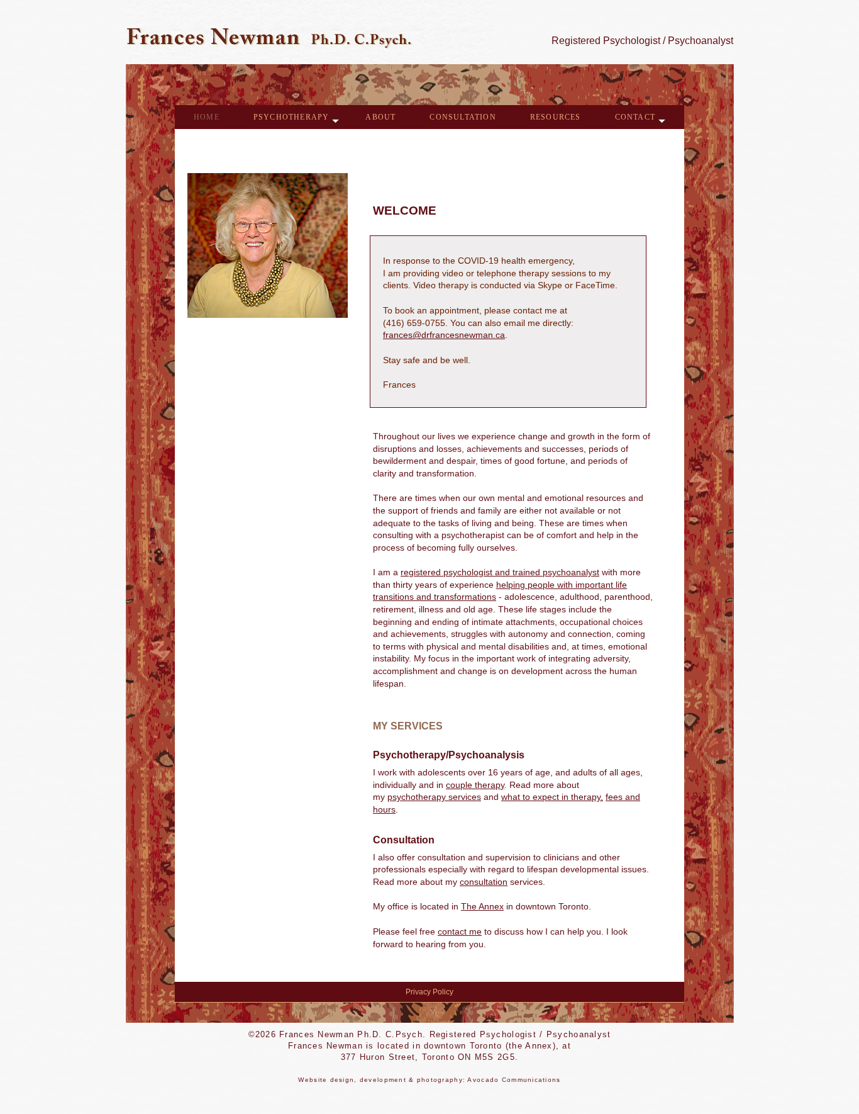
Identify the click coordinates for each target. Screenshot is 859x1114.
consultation (483, 882)
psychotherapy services (434, 797)
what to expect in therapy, (552, 797)
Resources (555, 117)
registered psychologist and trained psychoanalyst (500, 572)
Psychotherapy (291, 117)
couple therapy (475, 785)
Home (206, 117)
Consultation (463, 117)
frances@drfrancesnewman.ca (444, 335)
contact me (460, 931)
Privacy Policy (429, 991)
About (380, 117)
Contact (635, 117)
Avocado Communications (513, 1079)
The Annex (482, 906)
